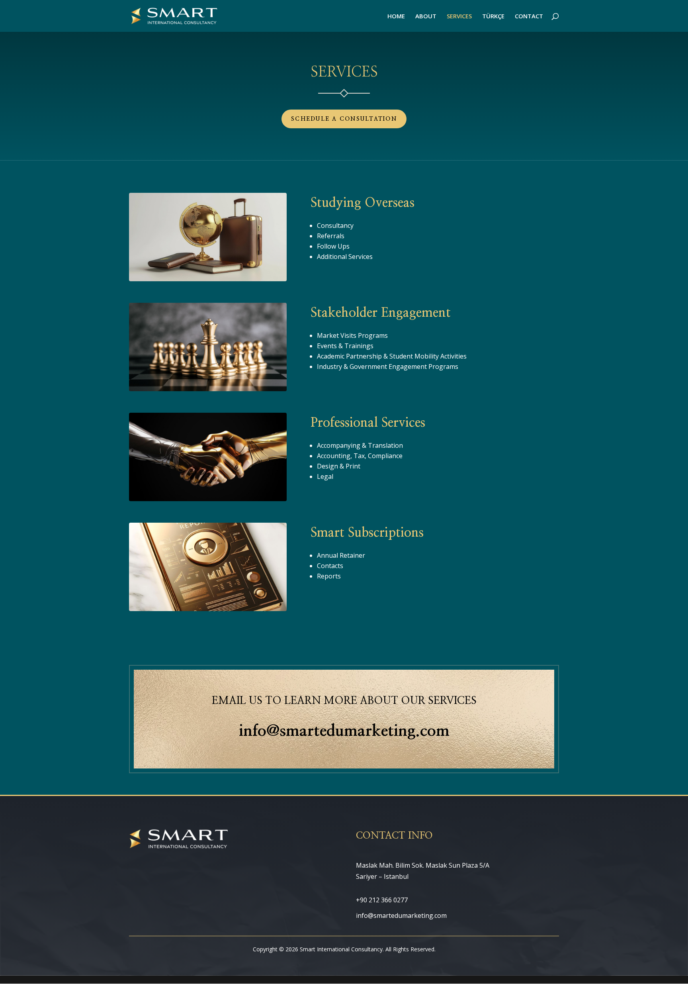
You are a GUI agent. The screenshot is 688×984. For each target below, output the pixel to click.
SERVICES (459, 16)
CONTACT (529, 16)
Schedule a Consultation (344, 119)
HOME (396, 16)
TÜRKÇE (493, 16)
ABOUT (425, 16)
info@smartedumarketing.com (344, 731)
